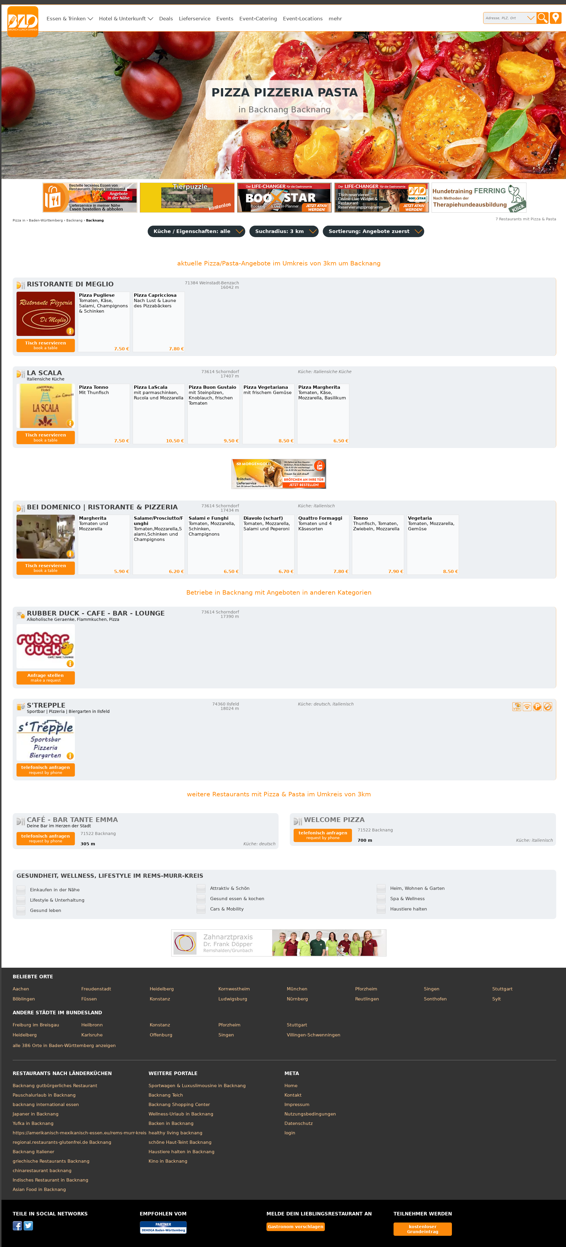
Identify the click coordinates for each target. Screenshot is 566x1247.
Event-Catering (258, 19)
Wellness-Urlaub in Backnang (181, 1114)
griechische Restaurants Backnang (51, 1161)
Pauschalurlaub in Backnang (44, 1095)
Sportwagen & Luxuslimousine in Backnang (197, 1085)
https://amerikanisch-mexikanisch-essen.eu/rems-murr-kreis (80, 1133)
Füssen (89, 999)
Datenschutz (298, 1123)
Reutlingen (367, 999)
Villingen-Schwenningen (313, 1035)
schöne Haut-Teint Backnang (180, 1142)
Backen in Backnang (171, 1123)
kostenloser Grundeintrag (422, 1229)
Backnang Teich (166, 1095)
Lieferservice (194, 19)
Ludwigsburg (232, 999)
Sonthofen (435, 999)
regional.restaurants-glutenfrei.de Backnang (62, 1142)
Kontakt (293, 1095)
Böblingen (24, 999)
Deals (166, 19)
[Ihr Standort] (556, 18)
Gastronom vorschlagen (295, 1226)
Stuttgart (502, 989)
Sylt (496, 999)
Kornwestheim (234, 989)
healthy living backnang (176, 1133)
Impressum (297, 1104)
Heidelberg (162, 989)
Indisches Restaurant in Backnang (50, 1180)
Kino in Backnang (168, 1161)
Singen (432, 989)
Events (224, 19)
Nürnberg (297, 999)
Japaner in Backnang (36, 1114)
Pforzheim (366, 989)
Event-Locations (303, 19)
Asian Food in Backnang (39, 1189)
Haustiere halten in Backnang (182, 1151)
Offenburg (161, 1035)
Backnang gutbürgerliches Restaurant (55, 1085)
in (19, 220)
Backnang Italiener (33, 1151)
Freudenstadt (96, 989)
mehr (335, 19)
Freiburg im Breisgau (36, 1025)
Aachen (21, 989)
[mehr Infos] (46, 314)
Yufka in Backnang (33, 1123)
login (289, 1133)
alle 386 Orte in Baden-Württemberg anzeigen (64, 1045)
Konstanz (160, 999)
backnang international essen (46, 1104)
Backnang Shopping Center (179, 1104)
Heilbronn (92, 1025)
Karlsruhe (92, 1035)
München (297, 989)
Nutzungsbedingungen (310, 1114)
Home (290, 1085)
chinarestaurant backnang (42, 1170)
